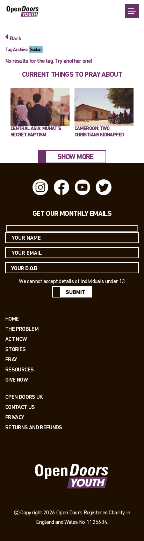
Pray (11, 359)
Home (12, 318)
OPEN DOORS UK (24, 397)
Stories (15, 349)
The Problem (21, 329)
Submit (75, 292)
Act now (16, 339)
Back (15, 39)
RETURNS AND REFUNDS (33, 427)
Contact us (20, 407)
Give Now (16, 379)
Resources (19, 369)
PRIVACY (14, 417)
